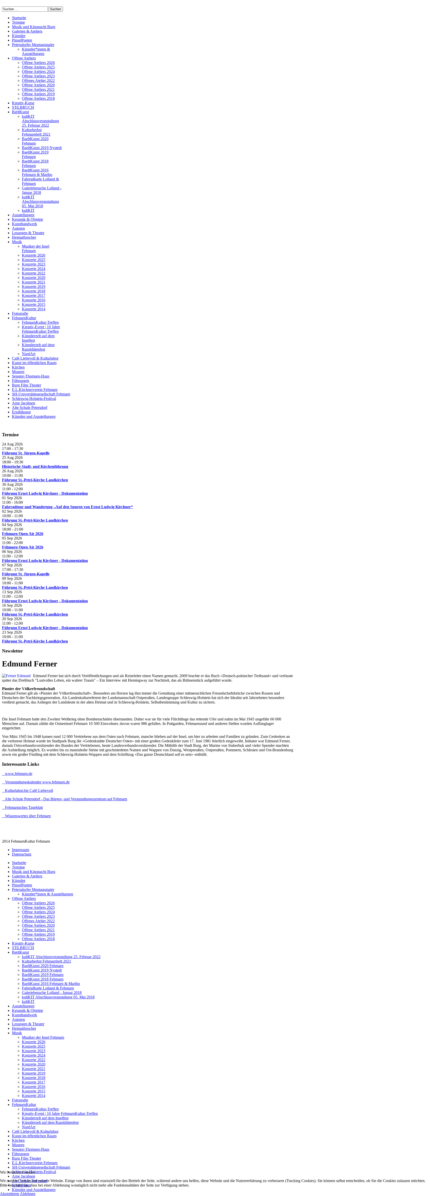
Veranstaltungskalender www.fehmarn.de (36, 782)
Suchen (55, 9)
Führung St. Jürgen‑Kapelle (26, 453)
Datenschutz (21, 854)
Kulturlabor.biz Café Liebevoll (27, 790)
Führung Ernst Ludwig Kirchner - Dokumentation (45, 493)
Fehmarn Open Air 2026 (22, 534)
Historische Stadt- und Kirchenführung (35, 466)
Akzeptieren (9, 1194)
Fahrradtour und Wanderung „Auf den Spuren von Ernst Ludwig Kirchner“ (67, 507)
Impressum (20, 850)
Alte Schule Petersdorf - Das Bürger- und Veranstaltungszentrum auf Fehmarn (64, 799)
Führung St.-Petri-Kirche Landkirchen (35, 480)
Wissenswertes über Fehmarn (26, 816)
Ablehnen (27, 1194)
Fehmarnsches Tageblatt (22, 807)
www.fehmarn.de (17, 773)
